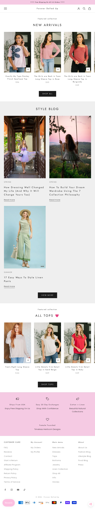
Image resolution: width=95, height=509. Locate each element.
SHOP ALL (47, 93)
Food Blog (83, 460)
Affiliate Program (12, 464)
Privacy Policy (10, 477)
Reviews (8, 452)
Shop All (56, 473)
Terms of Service (12, 482)
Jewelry (56, 464)
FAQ (6, 447)
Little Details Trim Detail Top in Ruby (77, 368)
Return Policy (10, 473)
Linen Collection (60, 469)
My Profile (35, 452)
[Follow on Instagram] (11, 489)
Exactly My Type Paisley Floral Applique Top (17, 77)
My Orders (36, 447)
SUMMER (8, 272)
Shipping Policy (11, 469)
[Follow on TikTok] (24, 489)
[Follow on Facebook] (5, 489)
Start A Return (11, 460)
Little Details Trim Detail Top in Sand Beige (47, 368)
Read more (9, 200)
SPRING (7, 182)
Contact (8, 456)
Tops (54, 456)
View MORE (47, 295)
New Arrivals (58, 447)
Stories (55, 482)
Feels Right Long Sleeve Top (17, 368)
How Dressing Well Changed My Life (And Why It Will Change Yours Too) (24, 191)
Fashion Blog (84, 452)
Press (80, 464)
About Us (82, 447)
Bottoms (56, 460)
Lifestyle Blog (84, 456)
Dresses (56, 452)
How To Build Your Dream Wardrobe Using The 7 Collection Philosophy (67, 191)
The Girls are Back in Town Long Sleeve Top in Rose (47, 77)
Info (54, 477)
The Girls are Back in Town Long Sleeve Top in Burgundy (77, 79)
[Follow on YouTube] (18, 489)
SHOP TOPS (47, 384)
